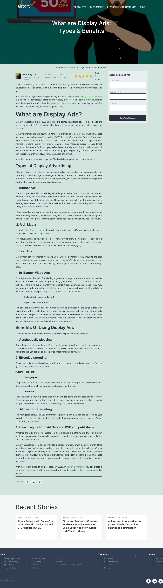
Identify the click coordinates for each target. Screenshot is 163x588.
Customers (96, 7)
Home (59, 67)
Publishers (108, 559)
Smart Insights (37, 230)
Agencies (108, 565)
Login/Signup (128, 7)
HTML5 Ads (7, 565)
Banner (59, 559)
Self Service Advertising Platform (69, 565)
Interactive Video (38, 559)
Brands (107, 568)
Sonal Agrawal (30, 74)
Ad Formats (36, 568)
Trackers (34, 565)
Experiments (36, 562)
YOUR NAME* (114, 81)
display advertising (75, 467)
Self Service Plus (111, 562)
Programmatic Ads (10, 568)
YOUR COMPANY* (115, 92)
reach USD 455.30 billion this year (86, 96)
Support (111, 7)
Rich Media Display (10, 562)
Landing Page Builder (11, 559)
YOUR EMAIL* (114, 104)
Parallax (59, 562)
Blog (143, 7)
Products (80, 7)
